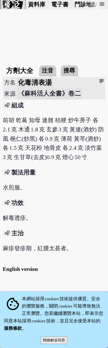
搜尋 (69, 70)
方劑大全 (19, 70)
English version (20, 269)
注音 (47, 70)
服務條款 (13, 328)
